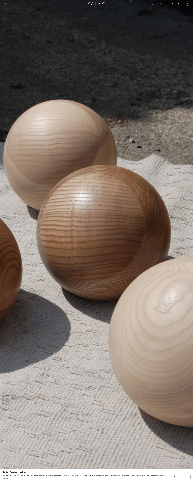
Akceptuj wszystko (181, 477)
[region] (96, 475)
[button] (7, 4)
